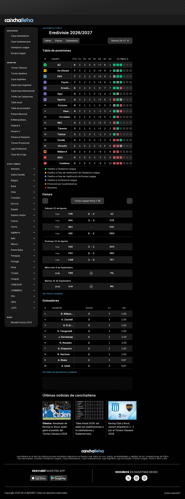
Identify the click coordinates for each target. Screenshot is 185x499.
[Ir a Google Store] (58, 478)
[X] (128, 478)
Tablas (47, 41)
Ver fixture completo (52, 293)
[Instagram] (136, 478)
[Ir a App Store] (39, 478)
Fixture (58, 41)
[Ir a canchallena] (19, 20)
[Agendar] (91, 273)
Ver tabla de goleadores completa (59, 372)
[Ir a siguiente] (129, 201)
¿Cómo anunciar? (172, 493)
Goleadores (72, 41)
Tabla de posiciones (56, 50)
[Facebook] (144, 478)
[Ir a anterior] (45, 201)
